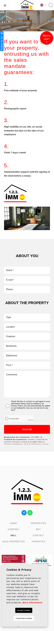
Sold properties (13, 541)
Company (13, 529)
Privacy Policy (17, 406)
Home (13, 523)
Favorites (38, 541)
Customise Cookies (24, 618)
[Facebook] (24, 512)
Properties (38, 523)
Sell (14, 535)
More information (32, 602)
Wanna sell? (47, 37)
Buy (38, 529)
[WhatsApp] (30, 512)
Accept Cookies (23, 610)
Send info (27, 429)
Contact (38, 535)
